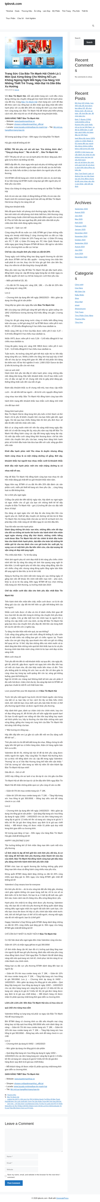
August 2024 (80, 247)
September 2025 (81, 209)
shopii (77, 305)
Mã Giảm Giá (80, 291)
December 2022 (81, 257)
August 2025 (80, 212)
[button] (93, 25)
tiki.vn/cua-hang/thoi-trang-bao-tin (24, 1089)
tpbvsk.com (13, 3)
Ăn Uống (37, 11)
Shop (77, 298)
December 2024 (81, 233)
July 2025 (78, 216)
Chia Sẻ (20, 18)
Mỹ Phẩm (56, 11)
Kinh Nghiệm (31, 18)
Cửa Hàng (79, 288)
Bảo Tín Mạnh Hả (29, 102)
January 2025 (80, 229)
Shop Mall (79, 302)
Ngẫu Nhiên (79, 295)
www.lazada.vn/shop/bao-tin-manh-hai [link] (30, 127)
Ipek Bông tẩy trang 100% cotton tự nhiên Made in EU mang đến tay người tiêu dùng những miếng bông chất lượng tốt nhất (85, 143)
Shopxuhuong (80, 309)
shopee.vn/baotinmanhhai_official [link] (28, 124)
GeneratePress (62, 1198)
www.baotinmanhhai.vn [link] (25, 121)
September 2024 (81, 243)
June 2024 (79, 254)
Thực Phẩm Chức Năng (84, 315)
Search (77, 38)
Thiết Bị (85, 11)
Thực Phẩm (10, 18)
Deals (17, 11)
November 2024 (81, 236)
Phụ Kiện (76, 11)
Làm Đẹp (46, 11)
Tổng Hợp (79, 322)
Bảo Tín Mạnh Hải (13, 1097)
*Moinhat (9, 11)
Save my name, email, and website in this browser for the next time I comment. (33, 1176)
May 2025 (79, 219)
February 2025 (80, 226)
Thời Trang (66, 11)
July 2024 (78, 250)
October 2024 (80, 240)
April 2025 (79, 223)
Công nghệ (79, 285)
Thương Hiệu (26, 11)
